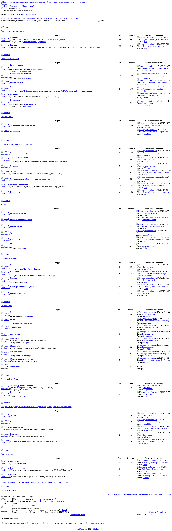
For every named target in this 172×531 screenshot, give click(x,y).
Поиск (6, 6)
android (146, 362)
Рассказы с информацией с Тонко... (156, 360)
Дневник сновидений (19, 184)
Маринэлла (148, 390)
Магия (3, 205)
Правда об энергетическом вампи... (156, 82)
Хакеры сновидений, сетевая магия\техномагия (30, 179)
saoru (145, 222)
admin (146, 289)
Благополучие (148, 103)
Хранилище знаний (9, 454)
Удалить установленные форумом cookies (17, 482)
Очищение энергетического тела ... (156, 68)
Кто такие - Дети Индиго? (153, 422)
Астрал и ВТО (7, 117)
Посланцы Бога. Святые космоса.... (156, 441)
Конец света (147, 415)
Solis (145, 471)
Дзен (25, 282)
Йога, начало (148, 267)
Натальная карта (148, 334)
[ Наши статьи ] (27, 6)
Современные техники (19, 87)
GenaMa (147, 78)
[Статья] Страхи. (149, 166)
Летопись (14, 94)
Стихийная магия (149, 220)
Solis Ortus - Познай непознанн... (155, 469)
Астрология (15, 334)
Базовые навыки (17, 65)
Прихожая (42, 42)
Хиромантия (15, 327)
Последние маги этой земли (154, 46)
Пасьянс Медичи (47, 161)
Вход (21, 14)
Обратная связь (30, 42)
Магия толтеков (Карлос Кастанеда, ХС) (17, 144)
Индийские (14, 265)
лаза (145, 42)
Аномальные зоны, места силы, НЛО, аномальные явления (35, 441)
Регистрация (29, 14)
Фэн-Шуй (51, 276)
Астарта (26, 343)
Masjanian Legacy (62, 161)
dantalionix (148, 430)
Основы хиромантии (150, 327)
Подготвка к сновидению (153, 153)
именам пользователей (56, 501)
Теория (13, 171)
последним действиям (37, 501)
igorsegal (147, 105)
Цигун (26, 276)
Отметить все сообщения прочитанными (51, 482)
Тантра (37, 269)
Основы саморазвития (10, 59)
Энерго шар (147, 394)
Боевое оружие (148, 347)
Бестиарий (14, 434)
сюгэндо (146, 293)
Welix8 (146, 444)
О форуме (14, 37)
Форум (76, 529)
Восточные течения (9, 258)
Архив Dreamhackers (19, 157)
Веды (30, 269)
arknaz (145, 329)
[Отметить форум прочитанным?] (5, 47)
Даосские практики (38, 276)
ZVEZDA (147, 70)
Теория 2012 (15, 415)
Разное (13, 475)
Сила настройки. (148, 246)
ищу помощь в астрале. (152, 125)
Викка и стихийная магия (21, 220)
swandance (148, 127)
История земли (16, 427)
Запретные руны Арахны (152, 233)
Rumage (4, 4)
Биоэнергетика (16, 82)
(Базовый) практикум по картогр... (156, 192)
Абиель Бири (149, 98)
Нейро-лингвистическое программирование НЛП (44, 91)
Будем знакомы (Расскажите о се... (156, 40)
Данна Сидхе (148, 235)
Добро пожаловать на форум (12, 31)
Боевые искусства (17, 293)
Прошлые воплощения (151, 340)
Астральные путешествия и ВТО (24, 125)
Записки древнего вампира (21, 386)
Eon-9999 (147, 134)
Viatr (145, 48)
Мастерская (15, 346)
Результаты (147, 179)
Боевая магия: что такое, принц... (155, 226)
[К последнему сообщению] (147, 37)
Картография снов (31, 161)
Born (145, 175)
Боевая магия (16, 226)
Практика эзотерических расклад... (156, 321)
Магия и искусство (18, 244)
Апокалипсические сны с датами (156, 172)
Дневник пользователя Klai (153, 186)
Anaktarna (147, 323)
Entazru (25, 390)
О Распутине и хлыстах (151, 95)
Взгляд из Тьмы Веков (10, 379)
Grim (146, 161)
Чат (2, 6)
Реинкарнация (16, 338)
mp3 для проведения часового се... (156, 287)
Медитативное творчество (21, 359)
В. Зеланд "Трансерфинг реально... (156, 463)
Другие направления (19, 233)
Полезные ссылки (17, 468)
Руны (12, 312)
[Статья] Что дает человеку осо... (155, 76)
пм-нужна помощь (150, 159)
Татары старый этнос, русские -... (156, 428)
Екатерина (26, 71)
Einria (146, 84)
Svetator (146, 478)
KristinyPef (148, 276)
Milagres (146, 343)
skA (145, 91)
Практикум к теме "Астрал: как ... (156, 132)
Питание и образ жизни (33, 69)
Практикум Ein (29, 104)
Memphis (147, 269)
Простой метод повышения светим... (156, 239)
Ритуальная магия (18, 213)
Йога (25, 269)
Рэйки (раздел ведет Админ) (22, 287)
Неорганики (147, 435)
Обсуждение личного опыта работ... (156, 354)
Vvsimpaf (63, 510)
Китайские (14, 271)
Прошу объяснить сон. (151, 213)
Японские (14, 278)
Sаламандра (26, 356)
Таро (12, 319)
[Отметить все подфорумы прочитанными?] (5, 41)
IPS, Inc (96, 529)
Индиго (13, 422)
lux (145, 194)
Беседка (13, 45)
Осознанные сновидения (20, 153)
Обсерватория (6, 306)
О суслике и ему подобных (153, 89)
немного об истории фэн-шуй (154, 274)
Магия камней (16, 351)
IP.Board (82, 529)
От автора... (147, 388)
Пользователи (15, 6)
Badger (24, 248)
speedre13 (146, 241)
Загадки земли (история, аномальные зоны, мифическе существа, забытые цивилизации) (36, 407)
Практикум (15, 100)
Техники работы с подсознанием (79, 91)
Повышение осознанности (21, 74)
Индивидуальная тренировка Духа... (156, 476)
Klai (145, 188)
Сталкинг (14, 166)
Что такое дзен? (149, 280)
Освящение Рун (148, 314)
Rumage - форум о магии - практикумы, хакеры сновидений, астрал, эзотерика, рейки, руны (41, 18)
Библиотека (15, 461)
